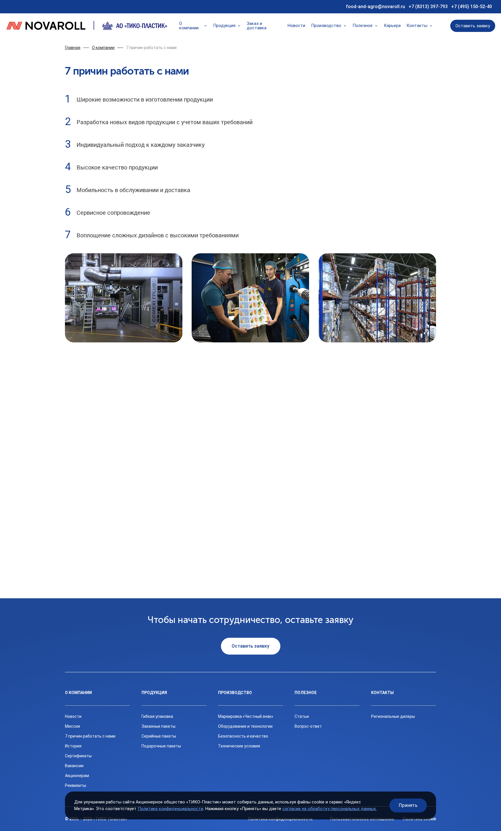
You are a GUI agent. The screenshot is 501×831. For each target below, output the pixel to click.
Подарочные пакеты (161, 746)
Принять (408, 805)
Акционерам (77, 775)
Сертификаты (78, 756)
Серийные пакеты (158, 736)
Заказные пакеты (158, 726)
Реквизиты (75, 785)
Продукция (224, 25)
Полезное (363, 25)
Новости (296, 26)
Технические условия (239, 746)
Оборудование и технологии (245, 726)
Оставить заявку (472, 25)
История (73, 746)
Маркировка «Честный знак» (245, 716)
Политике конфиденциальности (170, 808)
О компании (189, 25)
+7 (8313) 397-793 (428, 6)
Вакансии (74, 765)
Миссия (72, 726)
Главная (72, 48)
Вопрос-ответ (308, 726)
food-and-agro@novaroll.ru (375, 6)
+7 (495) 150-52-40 (471, 6)
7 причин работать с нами (151, 48)
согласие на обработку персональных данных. (329, 808)
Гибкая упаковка (157, 716)
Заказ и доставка (256, 25)
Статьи (302, 716)
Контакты (416, 25)
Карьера (392, 26)
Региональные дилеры (393, 716)
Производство (326, 25)
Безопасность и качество (243, 736)
